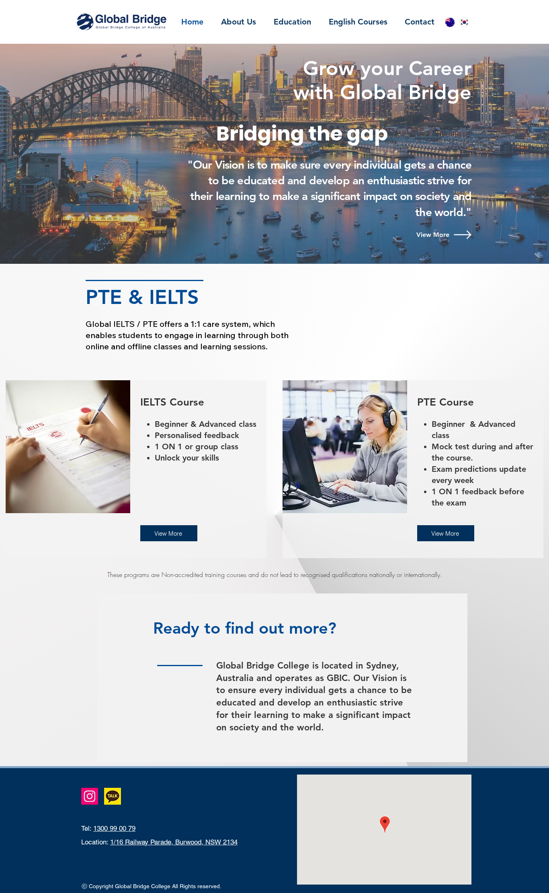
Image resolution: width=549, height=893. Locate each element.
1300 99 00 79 (114, 828)
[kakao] (112, 796)
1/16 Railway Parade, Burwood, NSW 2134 (174, 842)
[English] (450, 22)
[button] (292, 22)
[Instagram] (89, 796)
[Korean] (464, 22)
